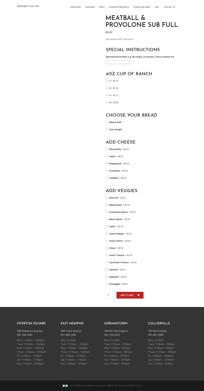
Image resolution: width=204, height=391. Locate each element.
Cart (157, 7)
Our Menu (90, 7)
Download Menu (141, 7)
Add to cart (127, 295)
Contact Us (169, 7)
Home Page (75, 7)
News (102, 7)
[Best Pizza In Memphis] (28, 6)
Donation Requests (119, 7)
